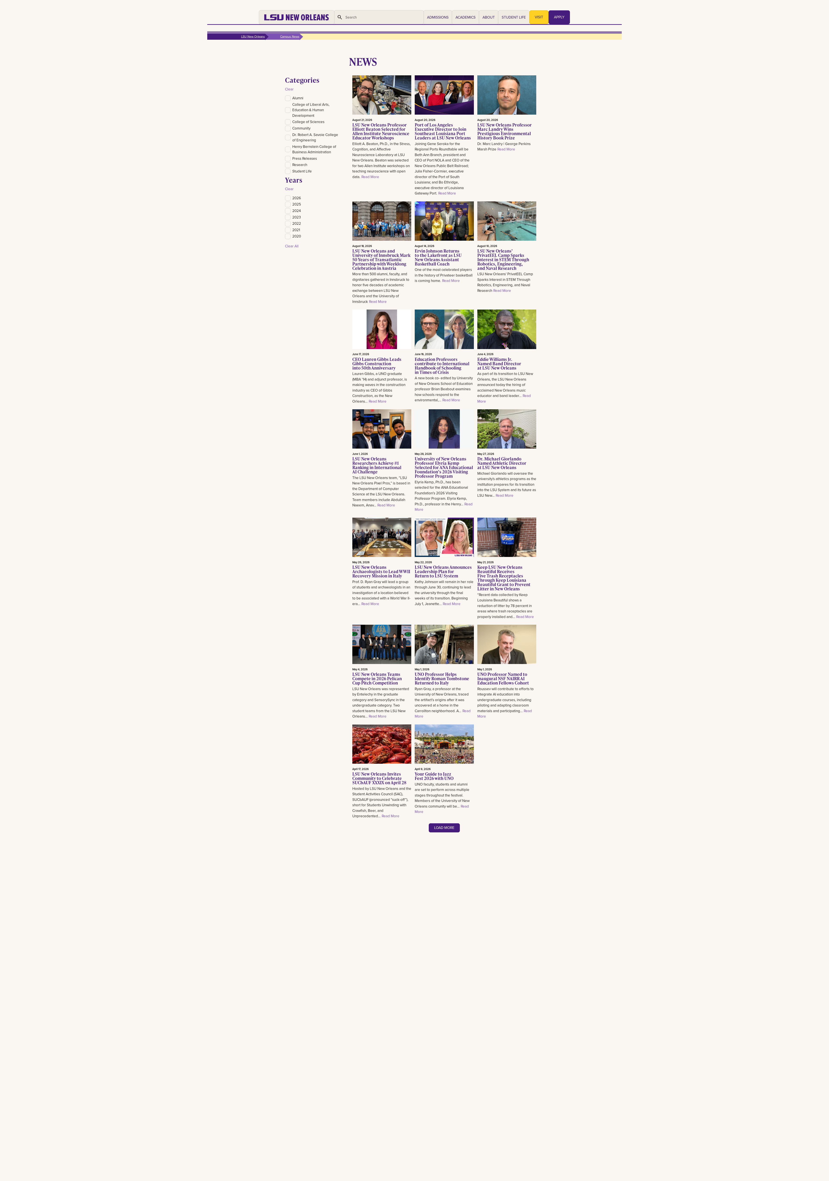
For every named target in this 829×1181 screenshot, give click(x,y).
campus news (289, 36)
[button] (438, 17)
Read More (370, 176)
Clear (289, 89)
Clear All (292, 246)
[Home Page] (296, 17)
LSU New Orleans (253, 36)
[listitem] (312, 98)
